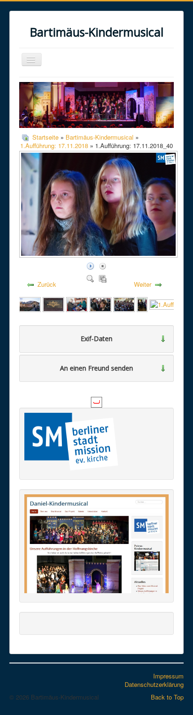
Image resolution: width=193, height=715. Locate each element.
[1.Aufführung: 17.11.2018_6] (142, 303)
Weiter (142, 284)
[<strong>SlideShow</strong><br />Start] (90, 265)
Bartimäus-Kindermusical (100, 137)
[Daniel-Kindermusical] (96, 542)
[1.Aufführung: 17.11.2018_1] (77, 303)
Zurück (46, 284)
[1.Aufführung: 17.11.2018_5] (124, 303)
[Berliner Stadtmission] (71, 440)
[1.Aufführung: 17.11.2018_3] (53, 303)
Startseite (45, 137)
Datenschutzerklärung (154, 684)
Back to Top (167, 697)
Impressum (168, 675)
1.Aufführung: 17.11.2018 (54, 145)
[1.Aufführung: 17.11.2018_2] (29, 303)
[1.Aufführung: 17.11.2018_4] (100, 303)
